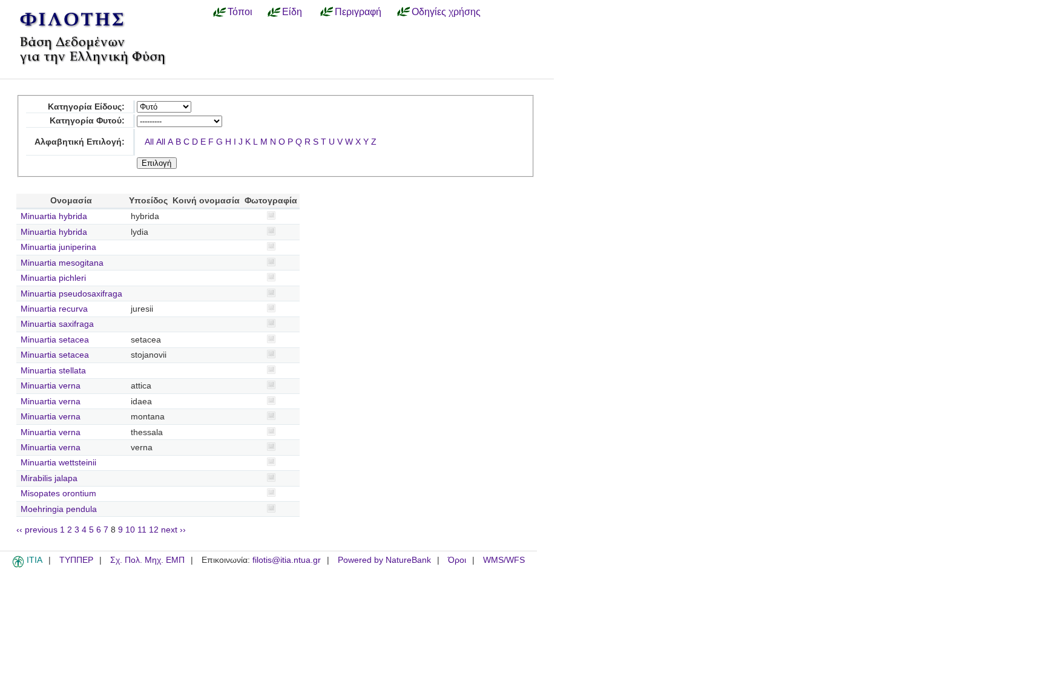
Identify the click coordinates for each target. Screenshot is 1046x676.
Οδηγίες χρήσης (446, 11)
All (149, 141)
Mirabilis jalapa (49, 478)
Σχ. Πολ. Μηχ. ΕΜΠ (147, 560)
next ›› (173, 529)
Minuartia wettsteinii (58, 462)
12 (154, 529)
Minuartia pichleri (53, 278)
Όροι (457, 560)
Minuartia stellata (53, 370)
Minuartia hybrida (54, 216)
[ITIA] (18, 565)
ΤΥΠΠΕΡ (76, 560)
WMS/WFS (504, 560)
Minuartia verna (51, 385)
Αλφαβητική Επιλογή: (80, 141)
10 (130, 529)
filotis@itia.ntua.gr (286, 560)
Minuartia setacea (55, 339)
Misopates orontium (58, 493)
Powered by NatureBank (384, 560)
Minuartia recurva (54, 308)
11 (141, 529)
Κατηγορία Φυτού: (87, 120)
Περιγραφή (358, 11)
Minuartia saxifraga (57, 324)
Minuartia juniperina (58, 247)
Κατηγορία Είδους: (86, 106)
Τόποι (240, 11)
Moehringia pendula (59, 509)
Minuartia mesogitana (62, 262)
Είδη (292, 11)
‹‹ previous (37, 529)
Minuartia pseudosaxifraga (71, 293)
